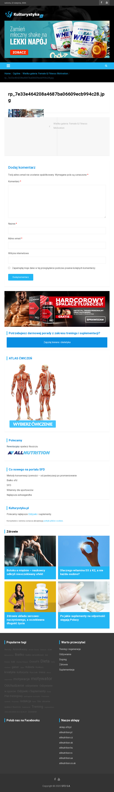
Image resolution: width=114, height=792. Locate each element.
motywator (41, 678)
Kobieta (30, 667)
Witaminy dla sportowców (20, 490)
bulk (13, 662)
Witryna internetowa (18, 253)
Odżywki (32, 514)
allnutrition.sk (66, 742)
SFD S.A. (65, 786)
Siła (39, 701)
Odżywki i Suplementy (31, 691)
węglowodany (49, 707)
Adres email (15, 238)
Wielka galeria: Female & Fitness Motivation (70, 125)
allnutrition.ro (65, 752)
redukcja (25, 701)
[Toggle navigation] (8, 65)
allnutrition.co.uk (67, 763)
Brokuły (7, 662)
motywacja (22, 679)
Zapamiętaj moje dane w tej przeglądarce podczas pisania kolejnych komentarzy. (54, 268)
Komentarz (14, 181)
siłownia (46, 701)
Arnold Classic (34, 650)
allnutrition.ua (66, 758)
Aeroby (7, 649)
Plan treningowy (13, 696)
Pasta (49, 692)
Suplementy (26, 707)
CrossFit (34, 661)
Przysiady (15, 702)
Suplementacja (66, 669)
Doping (63, 659)
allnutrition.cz (66, 737)
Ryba (34, 702)
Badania (43, 650)
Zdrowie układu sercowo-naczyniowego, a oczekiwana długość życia (25, 619)
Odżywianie (65, 654)
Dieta (45, 661)
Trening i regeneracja (70, 649)
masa (42, 672)
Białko (19, 654)
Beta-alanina (9, 655)
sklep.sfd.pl (65, 727)
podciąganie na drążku (32, 696)
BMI (46, 655)
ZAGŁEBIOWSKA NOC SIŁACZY (15, 712)
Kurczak (34, 672)
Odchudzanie (14, 685)
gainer (15, 667)
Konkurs (39, 667)
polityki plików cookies (53, 521)
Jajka (22, 667)
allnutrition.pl (65, 732)
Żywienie (32, 712)
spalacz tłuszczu (29, 446)
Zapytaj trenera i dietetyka (57, 342)
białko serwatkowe (35, 655)
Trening (37, 706)
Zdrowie (63, 664)
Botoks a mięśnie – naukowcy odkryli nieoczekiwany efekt (26, 572)
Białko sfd (12, 480)
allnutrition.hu (66, 747)
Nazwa (12, 223)
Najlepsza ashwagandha (19, 495)
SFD (9, 485)
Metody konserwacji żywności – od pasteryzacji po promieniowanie (42, 475)
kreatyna (9, 672)
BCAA (50, 650)
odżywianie (31, 685)
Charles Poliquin (22, 662)
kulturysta (22, 672)
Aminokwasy (20, 649)
